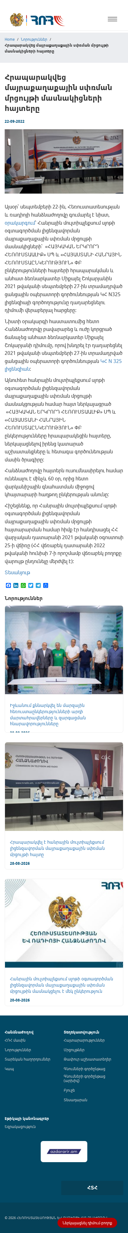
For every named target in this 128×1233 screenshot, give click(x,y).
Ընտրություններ (17, 114)
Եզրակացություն (20, 1126)
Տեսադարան (75, 1100)
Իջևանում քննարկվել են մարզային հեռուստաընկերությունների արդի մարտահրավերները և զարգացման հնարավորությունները (48, 714)
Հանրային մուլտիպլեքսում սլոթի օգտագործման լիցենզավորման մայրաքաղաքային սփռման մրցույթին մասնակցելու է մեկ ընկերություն (61, 985)
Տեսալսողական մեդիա (24, 76)
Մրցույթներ (74, 1049)
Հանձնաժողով (19, 1032)
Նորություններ (18, 1049)
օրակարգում (20, 222)
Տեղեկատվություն (81, 1032)
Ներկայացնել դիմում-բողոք (87, 1222)
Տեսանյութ (17, 572)
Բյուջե (69, 1090)
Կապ (5, 140)
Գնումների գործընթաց (84, 1068)
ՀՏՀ (92, 1187)
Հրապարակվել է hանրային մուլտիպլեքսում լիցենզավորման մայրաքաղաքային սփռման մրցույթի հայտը (57, 848)
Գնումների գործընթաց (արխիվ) (84, 1078)
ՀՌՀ (4, 37)
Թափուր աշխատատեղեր (87, 1059)
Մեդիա (7, 127)
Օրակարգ (10, 63)
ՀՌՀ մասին (15, 1040)
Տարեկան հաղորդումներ (27, 1059)
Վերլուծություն (16, 88)
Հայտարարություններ (84, 1040)
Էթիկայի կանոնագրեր (24, 101)
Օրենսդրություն (17, 50)
